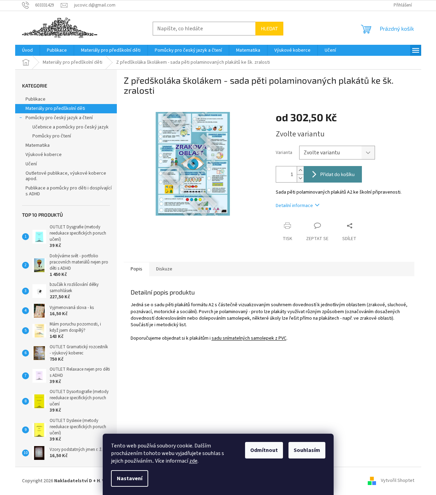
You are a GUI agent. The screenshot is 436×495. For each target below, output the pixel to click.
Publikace (35, 99)
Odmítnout (264, 450)
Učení (31, 164)
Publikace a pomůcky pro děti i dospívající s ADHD (69, 191)
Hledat (269, 28)
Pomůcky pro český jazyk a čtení (59, 117)
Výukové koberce (44, 154)
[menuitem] (27, 50)
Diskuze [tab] (164, 269)
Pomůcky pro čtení (51, 136)
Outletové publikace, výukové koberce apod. (66, 176)
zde (193, 461)
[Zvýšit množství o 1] (300, 170)
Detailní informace (294, 205)
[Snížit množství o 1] (300, 178)
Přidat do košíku (337, 174)
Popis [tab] (136, 269)
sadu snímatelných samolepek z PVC (249, 338)
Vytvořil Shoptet (397, 480)
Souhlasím (307, 450)
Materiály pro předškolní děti (55, 108)
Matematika (38, 145)
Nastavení (129, 478)
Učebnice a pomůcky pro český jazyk (70, 127)
